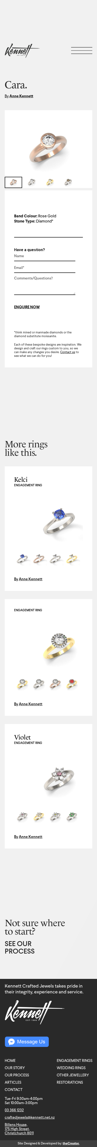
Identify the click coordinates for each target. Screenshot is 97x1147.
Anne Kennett (21, 96)
